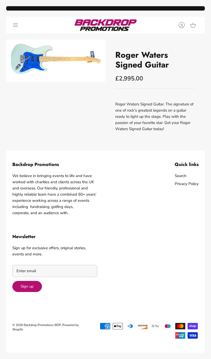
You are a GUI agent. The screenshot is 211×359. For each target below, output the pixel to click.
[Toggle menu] (18, 25)
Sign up (27, 286)
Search (181, 175)
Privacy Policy (187, 183)
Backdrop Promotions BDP (42, 325)
